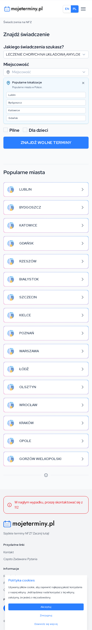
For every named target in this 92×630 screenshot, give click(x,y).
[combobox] (46, 54)
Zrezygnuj (46, 615)
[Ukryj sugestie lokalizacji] (83, 83)
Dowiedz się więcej (46, 624)
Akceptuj (46, 607)
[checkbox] (5, 130)
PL (75, 9)
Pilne (14, 130)
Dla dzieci (38, 130)
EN (67, 9)
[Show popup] (85, 54)
